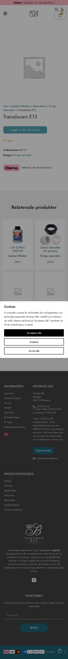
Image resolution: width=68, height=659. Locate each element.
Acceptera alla (34, 333)
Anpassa (34, 342)
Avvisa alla (34, 350)
